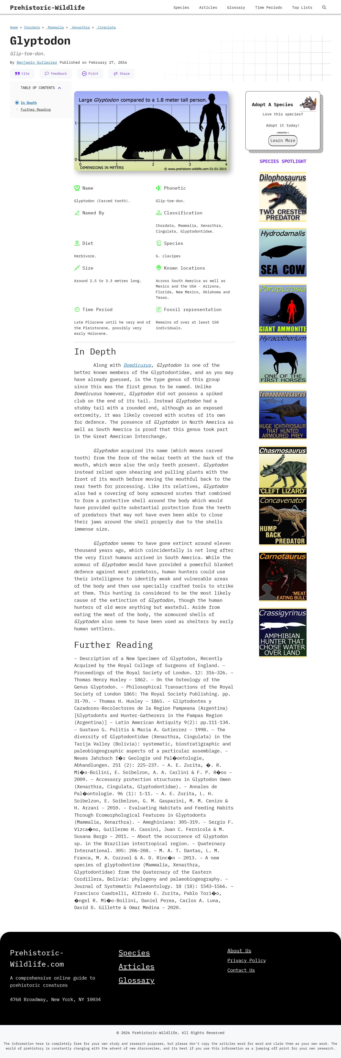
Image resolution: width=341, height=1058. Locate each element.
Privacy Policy (246, 960)
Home (14, 27)
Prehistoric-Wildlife (47, 7)
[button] (324, 7)
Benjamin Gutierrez (37, 62)
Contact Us (241, 970)
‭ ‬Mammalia (55, 27)
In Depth (29, 102)
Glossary (236, 7)
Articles (208, 7)
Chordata (32, 27)
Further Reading (36, 109)
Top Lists (302, 7)
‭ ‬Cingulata (106, 27)
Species (181, 7)
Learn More (282, 140)
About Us (239, 950)
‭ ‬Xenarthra (80, 27)
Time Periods (268, 7)
